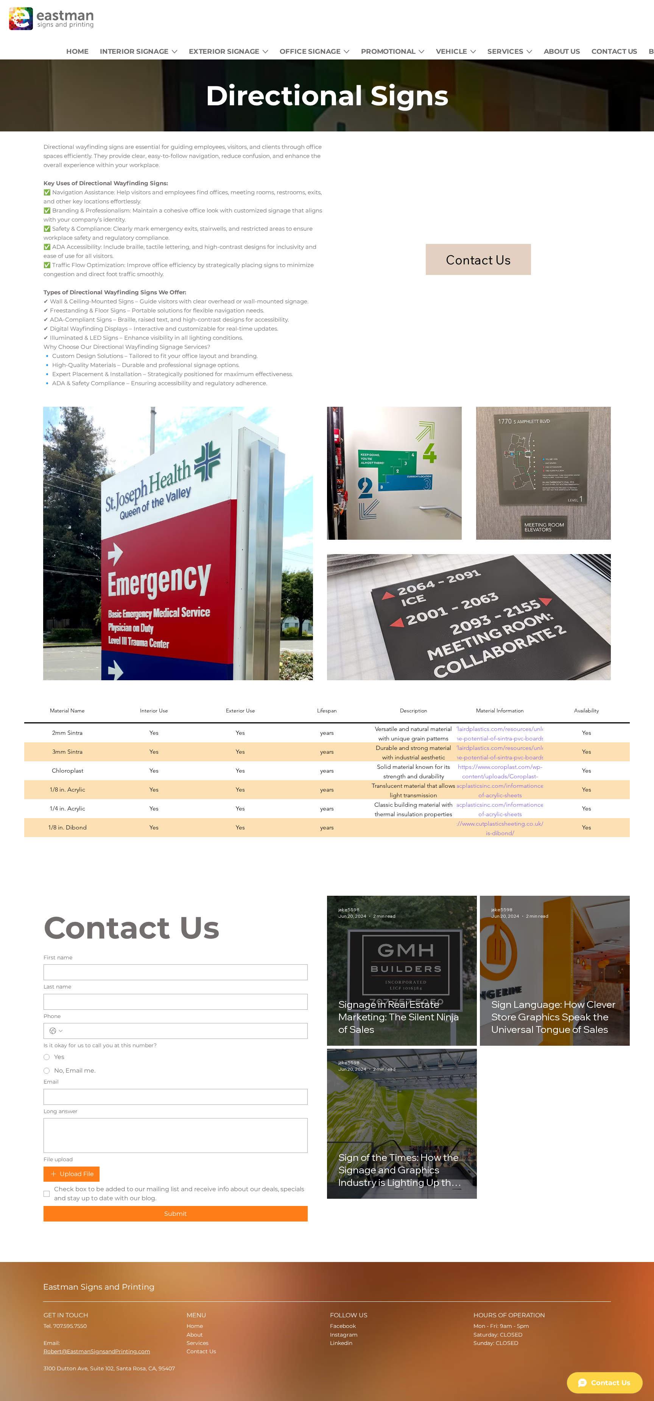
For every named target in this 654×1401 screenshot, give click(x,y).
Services (198, 1343)
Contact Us (201, 1351)
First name (58, 957)
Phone (52, 1016)
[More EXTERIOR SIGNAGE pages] (265, 51)
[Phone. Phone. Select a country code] (56, 1031)
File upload (58, 1159)
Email (51, 1081)
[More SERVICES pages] (530, 51)
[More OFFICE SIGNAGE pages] (347, 51)
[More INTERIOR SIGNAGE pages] (175, 51)
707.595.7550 (70, 1326)
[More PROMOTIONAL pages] (422, 51)
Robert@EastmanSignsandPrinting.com (97, 1351)
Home (195, 1326)
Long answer (61, 1111)
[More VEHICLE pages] (473, 51)
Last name (57, 986)
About (195, 1334)
